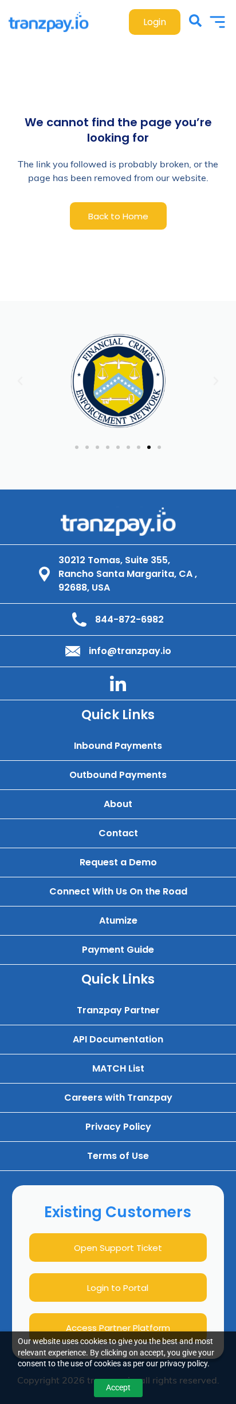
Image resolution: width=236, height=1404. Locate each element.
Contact (118, 834)
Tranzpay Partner (118, 1011)
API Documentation (118, 1040)
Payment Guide (118, 950)
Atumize (118, 921)
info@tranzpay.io (130, 650)
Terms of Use (118, 1156)
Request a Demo (118, 863)
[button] (20, 381)
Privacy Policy (118, 1127)
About (118, 805)
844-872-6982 (129, 619)
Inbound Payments (118, 746)
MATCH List (118, 1069)
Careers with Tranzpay (118, 1098)
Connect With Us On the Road (118, 892)
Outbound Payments (118, 775)
